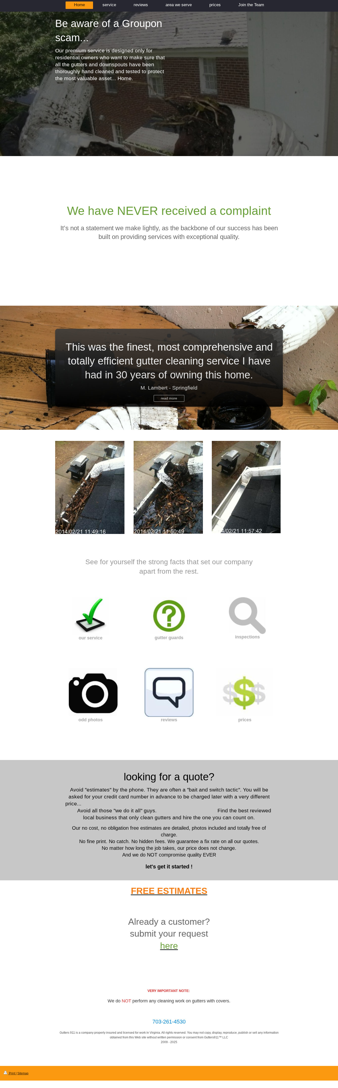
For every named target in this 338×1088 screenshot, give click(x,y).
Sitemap (22, 1073)
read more (169, 398)
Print (12, 1073)
